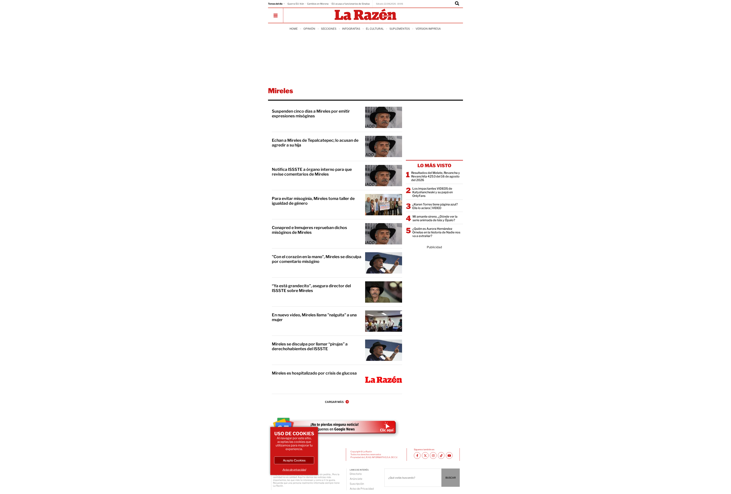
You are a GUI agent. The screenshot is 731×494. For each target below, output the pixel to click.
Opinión (309, 28)
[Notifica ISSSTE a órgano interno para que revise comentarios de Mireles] (383, 175)
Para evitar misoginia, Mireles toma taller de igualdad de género (313, 201)
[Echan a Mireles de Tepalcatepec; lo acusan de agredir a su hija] (383, 146)
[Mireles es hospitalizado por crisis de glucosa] (383, 379)
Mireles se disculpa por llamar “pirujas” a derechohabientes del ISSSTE (310, 346)
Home (294, 28)
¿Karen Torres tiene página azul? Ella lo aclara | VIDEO (435, 206)
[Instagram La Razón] (433, 455)
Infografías (351, 28)
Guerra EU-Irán (295, 3)
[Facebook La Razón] (417, 455)
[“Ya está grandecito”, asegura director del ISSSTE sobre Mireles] (383, 292)
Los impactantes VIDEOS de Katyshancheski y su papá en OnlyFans (432, 192)
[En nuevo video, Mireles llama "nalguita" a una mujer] (383, 321)
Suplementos (399, 28)
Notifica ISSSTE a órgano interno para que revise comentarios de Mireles (312, 172)
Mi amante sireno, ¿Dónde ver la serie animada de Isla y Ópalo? (435, 218)
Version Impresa (428, 28)
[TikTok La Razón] (441, 455)
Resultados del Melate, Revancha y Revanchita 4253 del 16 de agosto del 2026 (435, 176)
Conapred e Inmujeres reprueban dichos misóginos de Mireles (309, 230)
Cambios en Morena (318, 3)
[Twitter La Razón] (425, 455)
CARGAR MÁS (334, 401)
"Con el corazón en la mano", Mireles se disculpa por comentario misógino (316, 259)
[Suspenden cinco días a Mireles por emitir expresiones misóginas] (383, 117)
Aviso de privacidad (294, 469)
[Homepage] (365, 15)
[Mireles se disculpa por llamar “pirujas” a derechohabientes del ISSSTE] (383, 350)
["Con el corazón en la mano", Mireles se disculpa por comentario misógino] (383, 263)
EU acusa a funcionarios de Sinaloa (351, 3)
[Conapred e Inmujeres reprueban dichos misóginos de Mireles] (383, 233)
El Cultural (375, 28)
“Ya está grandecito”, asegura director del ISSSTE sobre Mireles (311, 288)
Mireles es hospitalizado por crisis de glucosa (314, 373)
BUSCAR (450, 477)
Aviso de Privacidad (362, 488)
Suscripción (357, 483)
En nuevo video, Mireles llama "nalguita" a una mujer (314, 317)
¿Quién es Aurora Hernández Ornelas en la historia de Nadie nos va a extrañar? (436, 232)
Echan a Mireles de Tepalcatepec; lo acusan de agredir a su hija (315, 142)
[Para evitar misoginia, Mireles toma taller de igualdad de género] (383, 204)
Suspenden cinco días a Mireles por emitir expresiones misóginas (311, 113)
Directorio (356, 473)
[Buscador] (457, 4)
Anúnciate (356, 478)
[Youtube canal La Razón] (449, 455)
